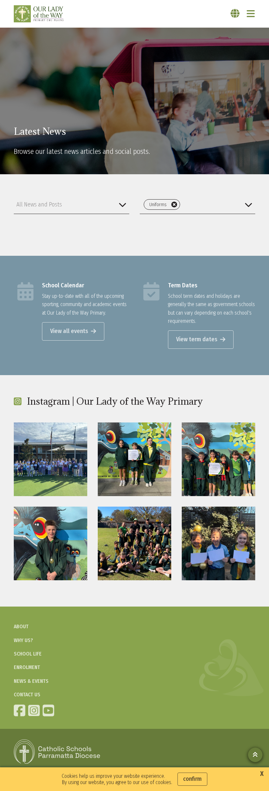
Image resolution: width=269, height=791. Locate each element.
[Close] (174, 204)
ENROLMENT (27, 667)
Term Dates (182, 285)
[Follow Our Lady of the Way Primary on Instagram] (34, 710)
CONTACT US (27, 694)
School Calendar (63, 285)
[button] (71, 204)
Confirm (192, 778)
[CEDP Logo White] (57, 751)
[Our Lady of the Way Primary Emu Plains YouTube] (49, 710)
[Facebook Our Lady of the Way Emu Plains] (20, 710)
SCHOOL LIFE (28, 654)
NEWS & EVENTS (31, 681)
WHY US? (23, 640)
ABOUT (21, 626)
